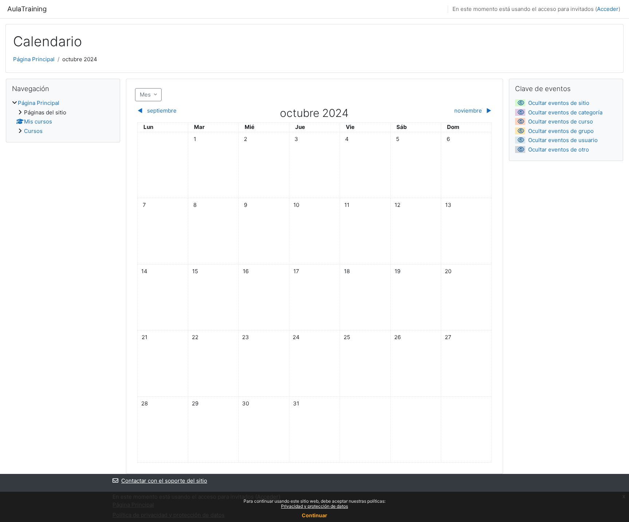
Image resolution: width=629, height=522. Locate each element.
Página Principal (34, 59)
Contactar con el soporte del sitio (164, 480)
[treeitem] (63, 117)
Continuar (314, 515)
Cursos (33, 130)
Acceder (607, 8)
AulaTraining (27, 9)
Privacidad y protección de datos (314, 506)
